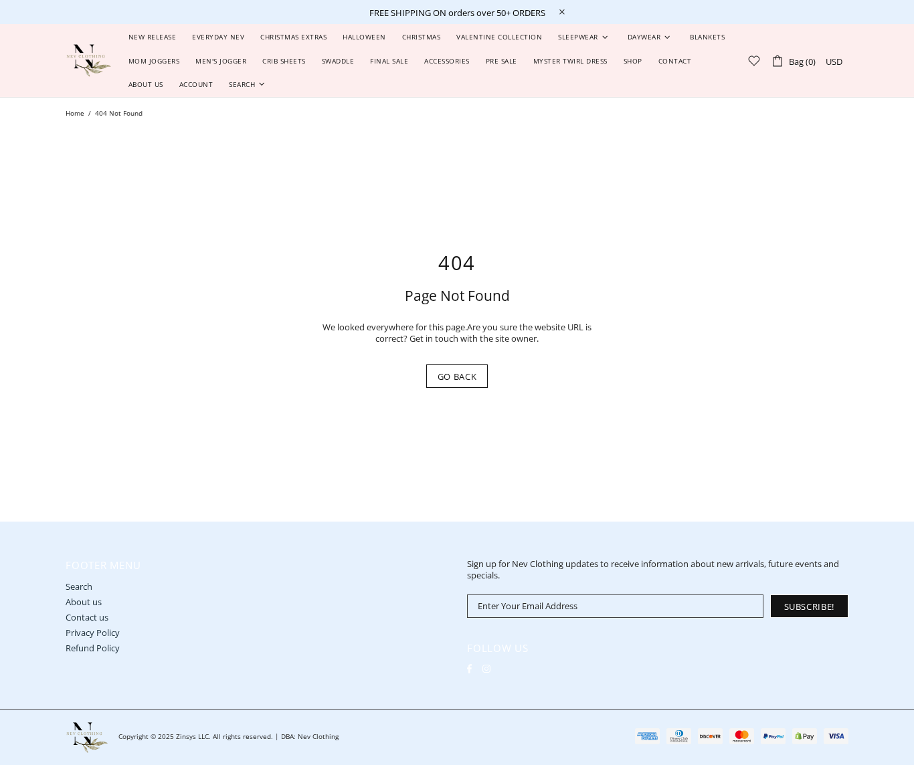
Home (75, 113)
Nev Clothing (89, 60)
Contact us (87, 617)
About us (84, 602)
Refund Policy (93, 648)
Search (79, 586)
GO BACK (457, 376)
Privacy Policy (93, 633)
